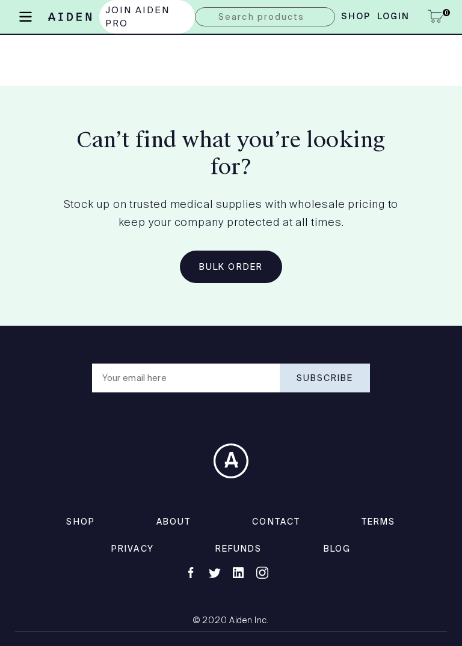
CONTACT (276, 521)
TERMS (379, 521)
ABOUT (173, 521)
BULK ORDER (231, 267)
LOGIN (393, 17)
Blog (337, 548)
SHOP (80, 521)
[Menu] (25, 15)
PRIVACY (132, 548)
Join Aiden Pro (137, 16)
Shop (356, 17)
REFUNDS (238, 548)
